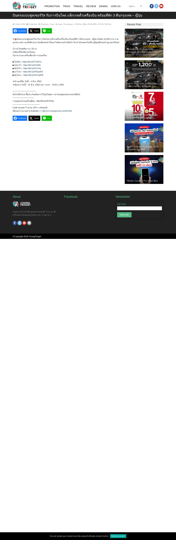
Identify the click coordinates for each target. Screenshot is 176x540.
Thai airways (68, 24)
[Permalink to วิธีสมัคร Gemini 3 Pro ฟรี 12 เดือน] (144, 169)
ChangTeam (32, 24)
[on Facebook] (152, 6)
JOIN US (116, 6)
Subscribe (124, 215)
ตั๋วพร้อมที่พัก (92, 24)
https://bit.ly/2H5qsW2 (33, 72)
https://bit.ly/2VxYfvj (32, 68)
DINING (103, 6)
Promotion (45, 24)
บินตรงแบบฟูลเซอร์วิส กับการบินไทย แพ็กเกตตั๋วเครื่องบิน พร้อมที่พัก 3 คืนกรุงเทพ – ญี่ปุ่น (77, 15)
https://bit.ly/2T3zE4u (31, 62)
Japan (60, 24)
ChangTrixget (35, 236)
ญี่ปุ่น (84, 24)
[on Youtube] (161, 6)
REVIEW (91, 6)
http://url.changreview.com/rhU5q (57, 111)
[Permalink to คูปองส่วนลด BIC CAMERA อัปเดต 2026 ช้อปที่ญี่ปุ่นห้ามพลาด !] (144, 106)
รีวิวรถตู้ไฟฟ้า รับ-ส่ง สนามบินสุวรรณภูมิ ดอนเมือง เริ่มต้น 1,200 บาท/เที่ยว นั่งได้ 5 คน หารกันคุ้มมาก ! (143, 52)
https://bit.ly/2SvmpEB (33, 75)
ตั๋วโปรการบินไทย (104, 24)
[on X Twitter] (156, 6)
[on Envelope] (29, 223)
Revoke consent (118, 536)
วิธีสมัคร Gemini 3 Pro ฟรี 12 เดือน (142, 181)
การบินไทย (78, 24)
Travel (52, 24)
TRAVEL (78, 6)
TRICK (66, 6)
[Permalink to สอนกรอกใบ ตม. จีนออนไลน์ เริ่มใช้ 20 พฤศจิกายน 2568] (144, 138)
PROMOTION (52, 6)
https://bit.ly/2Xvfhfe (32, 65)
